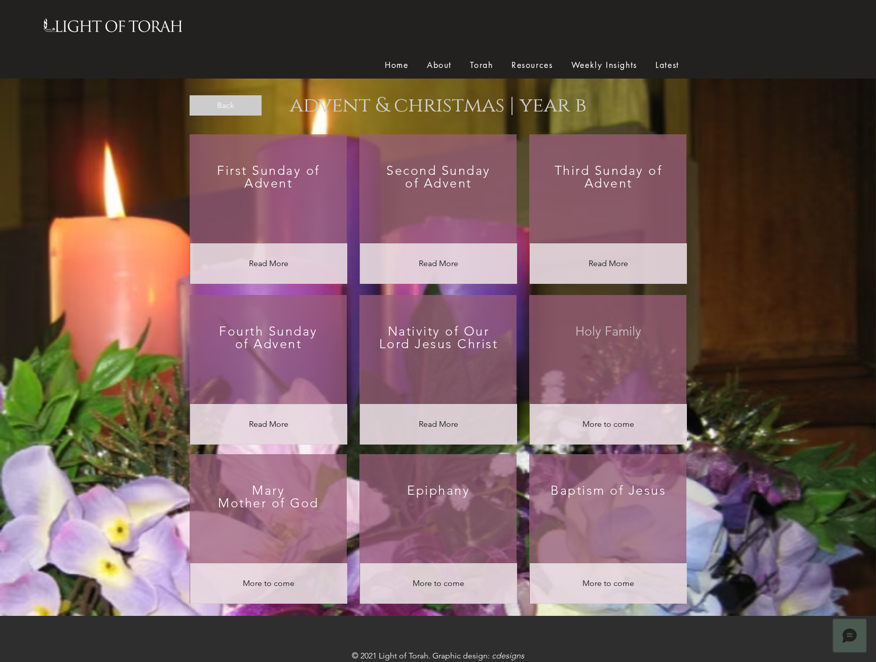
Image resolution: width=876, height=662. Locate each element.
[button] (608, 424)
